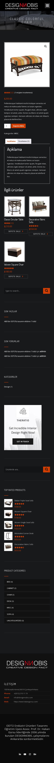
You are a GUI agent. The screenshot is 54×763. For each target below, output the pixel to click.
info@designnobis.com (23, 697)
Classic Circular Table (13, 219)
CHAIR (9, 595)
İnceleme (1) (23, 141)
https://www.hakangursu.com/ (26, 701)
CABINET (10, 588)
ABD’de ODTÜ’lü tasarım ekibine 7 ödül (20, 321)
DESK (9, 601)
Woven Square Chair (14, 264)
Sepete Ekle (18, 126)
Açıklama (11, 141)
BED (8, 582)
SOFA (9, 614)
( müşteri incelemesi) (23, 92)
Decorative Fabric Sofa (37, 221)
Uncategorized (14, 620)
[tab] (11, 141)
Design (7, 386)
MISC (16, 133)
